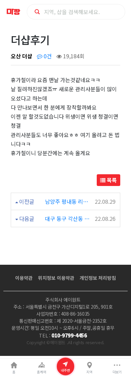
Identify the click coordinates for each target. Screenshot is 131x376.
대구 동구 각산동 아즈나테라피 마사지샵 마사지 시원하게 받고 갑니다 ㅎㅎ (68, 218)
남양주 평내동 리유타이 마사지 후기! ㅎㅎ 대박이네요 (68, 201)
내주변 (65, 370)
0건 (47, 56)
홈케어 (41, 371)
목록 (111, 180)
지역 (89, 371)
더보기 (117, 371)
